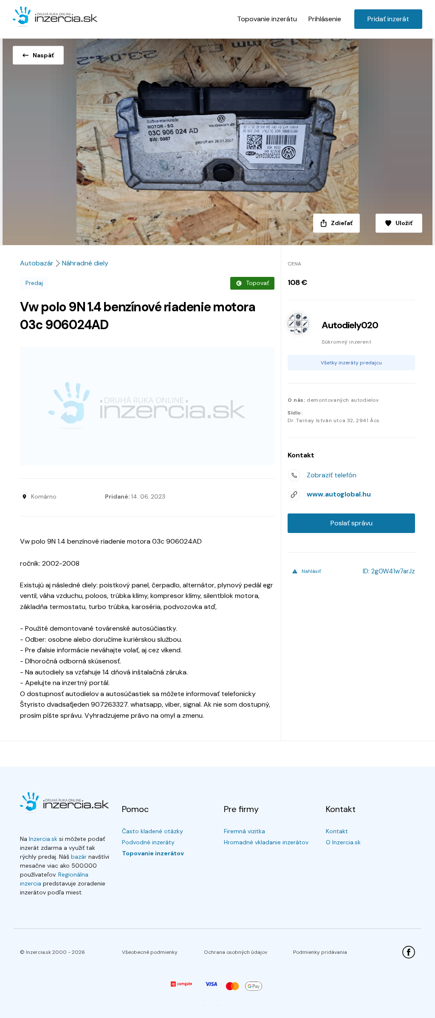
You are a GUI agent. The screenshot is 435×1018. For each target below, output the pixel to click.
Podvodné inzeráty (148, 842)
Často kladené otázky (152, 831)
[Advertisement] (147, 406)
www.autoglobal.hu (339, 494)
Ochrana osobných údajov (235, 952)
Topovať (257, 283)
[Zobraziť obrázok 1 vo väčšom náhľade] (217, 139)
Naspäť (43, 55)
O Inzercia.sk (343, 842)
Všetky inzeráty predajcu (351, 362)
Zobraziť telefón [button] (331, 475)
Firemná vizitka (244, 831)
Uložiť (403, 223)
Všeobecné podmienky (150, 952)
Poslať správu (351, 523)
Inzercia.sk (43, 839)
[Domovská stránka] (55, 17)
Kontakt (337, 831)
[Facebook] (408, 952)
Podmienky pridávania (320, 952)
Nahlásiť (311, 571)
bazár (79, 856)
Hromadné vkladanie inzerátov (266, 842)
